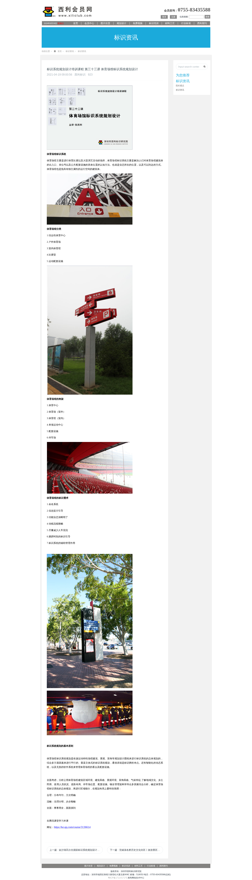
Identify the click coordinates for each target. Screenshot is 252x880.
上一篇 (76, 850)
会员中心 (89, 23)
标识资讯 (70, 51)
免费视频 (137, 23)
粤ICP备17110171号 (117, 878)
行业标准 (186, 23)
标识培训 (154, 23)
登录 (164, 17)
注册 (173, 17)
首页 (75, 23)
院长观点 (180, 85)
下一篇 (136, 850)
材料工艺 (170, 23)
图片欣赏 (105, 23)
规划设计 (121, 23)
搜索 (207, 17)
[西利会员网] (67, 11)
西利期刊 (202, 23)
